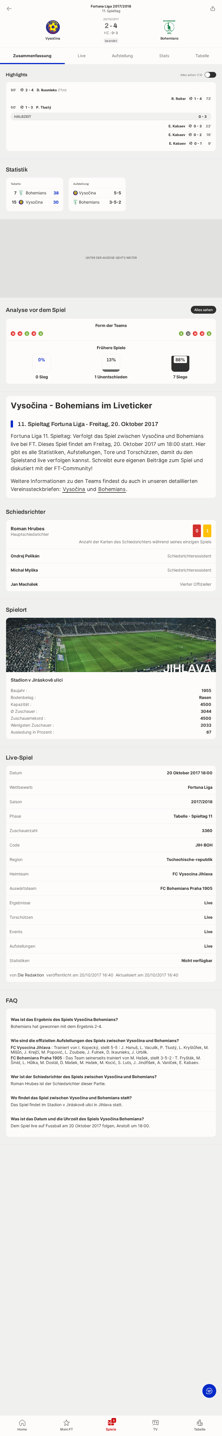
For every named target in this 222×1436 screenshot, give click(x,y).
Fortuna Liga (200, 787)
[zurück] (9, 8)
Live (82, 55)
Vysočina (74, 489)
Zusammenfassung (32, 55)
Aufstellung (122, 55)
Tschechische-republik (189, 859)
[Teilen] (212, 8)
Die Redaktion (31, 974)
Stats (164, 55)
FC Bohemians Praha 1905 (186, 888)
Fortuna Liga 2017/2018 (111, 6)
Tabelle (202, 55)
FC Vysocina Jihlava (192, 873)
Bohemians (111, 489)
